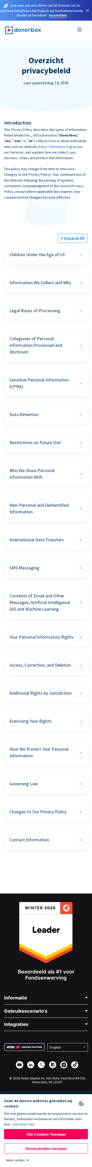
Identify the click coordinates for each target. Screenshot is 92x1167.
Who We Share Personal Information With (31, 474)
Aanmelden (58, 15)
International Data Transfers (36, 540)
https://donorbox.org (55, 146)
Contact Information (29, 840)
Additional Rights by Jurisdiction (40, 693)
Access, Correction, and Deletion (40, 665)
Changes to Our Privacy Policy (37, 812)
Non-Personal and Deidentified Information (39, 508)
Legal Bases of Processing (34, 310)
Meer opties (15, 1160)
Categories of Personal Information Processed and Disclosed (35, 345)
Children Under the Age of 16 (37, 254)
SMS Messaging (24, 568)
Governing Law (23, 784)
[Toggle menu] (79, 30)
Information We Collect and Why (40, 282)
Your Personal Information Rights (41, 637)
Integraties (16, 1024)
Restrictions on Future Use (35, 442)
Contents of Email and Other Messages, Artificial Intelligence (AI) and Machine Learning (39, 602)
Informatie (15, 997)
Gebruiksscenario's (25, 1011)
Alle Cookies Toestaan (46, 1134)
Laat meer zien (23, 1124)
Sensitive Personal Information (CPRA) (39, 383)
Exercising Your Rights (30, 721)
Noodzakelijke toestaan (46, 1148)
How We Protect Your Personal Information (38, 752)
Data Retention (24, 414)
